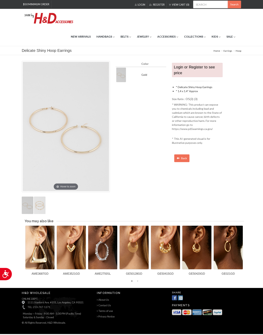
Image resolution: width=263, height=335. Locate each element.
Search (234, 4)
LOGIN (141, 4)
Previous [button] (22, 253)
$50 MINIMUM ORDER (36, 4)
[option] (40, 252)
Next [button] (247, 253)
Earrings (228, 50)
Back (184, 158)
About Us (103, 299)
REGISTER (159, 4)
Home (217, 50)
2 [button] (138, 281)
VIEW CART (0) (180, 4)
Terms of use (105, 310)
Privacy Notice (106, 316)
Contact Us (104, 305)
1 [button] (132, 281)
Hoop (238, 50)
